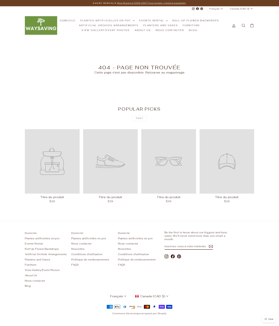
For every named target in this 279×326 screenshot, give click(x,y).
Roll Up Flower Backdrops (195, 20)
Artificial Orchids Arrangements (109, 25)
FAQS (75, 264)
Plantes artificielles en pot (106, 20)
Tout (140, 118)
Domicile (67, 20)
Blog (193, 30)
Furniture (191, 25)
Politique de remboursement (90, 259)
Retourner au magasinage (165, 72)
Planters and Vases (160, 25)
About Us (143, 30)
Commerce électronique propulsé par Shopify (139, 313)
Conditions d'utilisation (87, 254)
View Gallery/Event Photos (106, 30)
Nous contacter (170, 30)
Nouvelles (77, 248)
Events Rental (152, 20)
